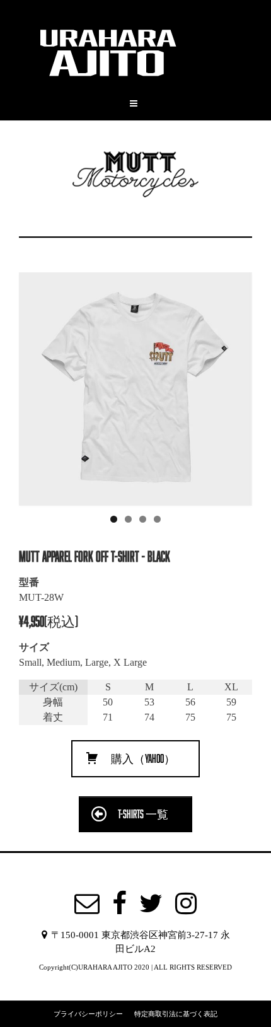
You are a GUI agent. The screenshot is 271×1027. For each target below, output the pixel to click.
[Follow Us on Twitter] (151, 903)
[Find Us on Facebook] (119, 903)
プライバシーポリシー (88, 1013)
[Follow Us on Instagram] (186, 903)
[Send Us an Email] (87, 903)
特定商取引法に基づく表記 (175, 1013)
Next (236, 385)
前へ (34, 385)
